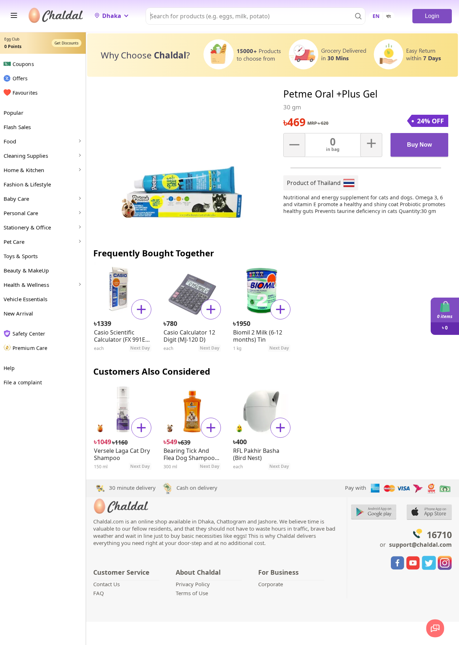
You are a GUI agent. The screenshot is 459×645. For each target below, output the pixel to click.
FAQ (98, 593)
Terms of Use (192, 593)
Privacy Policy (193, 584)
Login (432, 16)
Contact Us (106, 584)
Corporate (270, 584)
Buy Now (419, 145)
